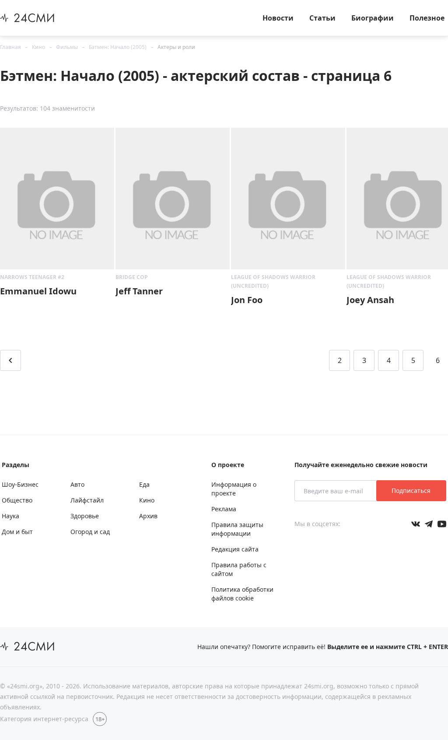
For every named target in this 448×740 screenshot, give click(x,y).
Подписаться (411, 490)
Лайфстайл (87, 500)
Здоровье (84, 516)
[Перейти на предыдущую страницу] (10, 360)
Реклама (223, 509)
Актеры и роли (176, 47)
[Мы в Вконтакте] (415, 524)
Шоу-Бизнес (20, 484)
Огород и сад (90, 531)
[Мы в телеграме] (428, 524)
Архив (148, 516)
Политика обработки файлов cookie (242, 593)
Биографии (372, 18)
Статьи (322, 18)
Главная (10, 47)
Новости (278, 18)
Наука (10, 516)
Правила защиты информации (237, 529)
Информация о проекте (233, 488)
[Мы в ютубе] (442, 524)
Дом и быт (17, 531)
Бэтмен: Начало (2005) (118, 47)
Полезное (427, 18)
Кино (38, 47)
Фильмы (67, 47)
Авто (77, 484)
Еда (144, 484)
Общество (17, 500)
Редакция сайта (235, 549)
